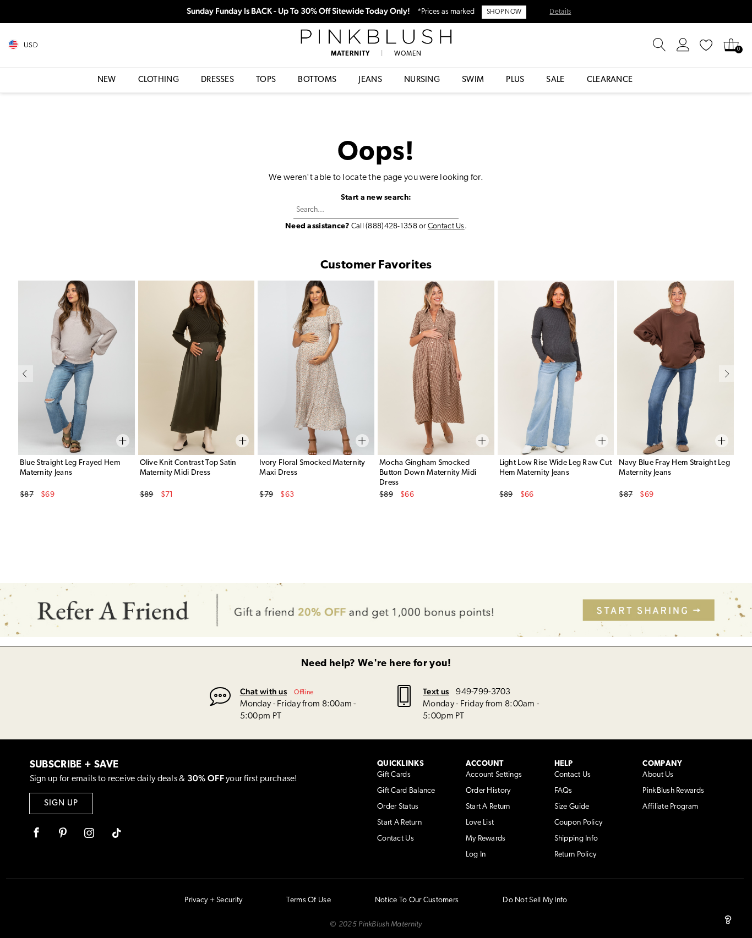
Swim (473, 80)
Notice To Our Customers (417, 900)
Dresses (217, 80)
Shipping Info (576, 839)
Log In (476, 855)
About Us (657, 775)
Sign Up (61, 803)
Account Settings (494, 775)
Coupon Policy (578, 823)
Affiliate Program (670, 807)
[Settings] (683, 45)
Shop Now (504, 12)
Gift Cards (394, 775)
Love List (480, 823)
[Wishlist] (706, 45)
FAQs (563, 791)
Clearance (610, 80)
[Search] (659, 45)
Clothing (158, 80)
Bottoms (317, 80)
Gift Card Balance (406, 791)
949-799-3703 (483, 692)
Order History (488, 791)
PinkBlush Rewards (673, 791)
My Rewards (486, 839)
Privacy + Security (213, 900)
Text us (436, 691)
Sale (555, 80)
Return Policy (575, 855)
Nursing (422, 80)
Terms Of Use (308, 900)
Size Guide (572, 807)
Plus (515, 80)
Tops (266, 80)
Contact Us (446, 226)
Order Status (397, 807)
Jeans (370, 80)
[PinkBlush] (375, 37)
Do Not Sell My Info (535, 900)
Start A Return (399, 823)
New (106, 80)
